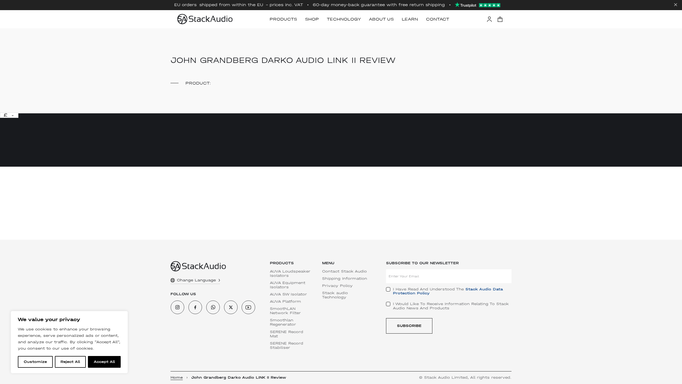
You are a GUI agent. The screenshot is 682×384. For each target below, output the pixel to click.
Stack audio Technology (335, 295)
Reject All (70, 361)
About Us (381, 19)
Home (176, 377)
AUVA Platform (285, 301)
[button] (500, 19)
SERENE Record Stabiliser (286, 345)
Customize (35, 361)
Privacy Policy (337, 286)
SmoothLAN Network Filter (285, 311)
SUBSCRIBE (409, 325)
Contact (437, 19)
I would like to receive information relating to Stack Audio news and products (451, 306)
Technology (344, 19)
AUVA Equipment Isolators (287, 285)
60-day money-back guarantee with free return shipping (379, 5)
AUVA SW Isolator (288, 294)
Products (283, 19)
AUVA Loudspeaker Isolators (290, 273)
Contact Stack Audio (344, 271)
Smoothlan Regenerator (283, 322)
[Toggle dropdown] (219, 280)
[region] (69, 342)
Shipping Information (344, 279)
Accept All (104, 361)
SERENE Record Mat (286, 334)
